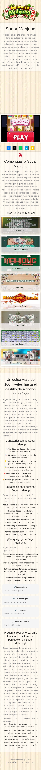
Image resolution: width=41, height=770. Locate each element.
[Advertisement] (20, 92)
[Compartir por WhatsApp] (20, 148)
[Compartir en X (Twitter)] (14, 148)
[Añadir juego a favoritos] (32, 148)
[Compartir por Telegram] (26, 148)
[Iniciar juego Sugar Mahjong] (20, 128)
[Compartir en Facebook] (9, 148)
